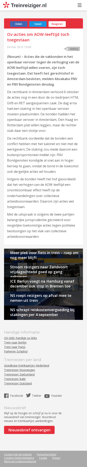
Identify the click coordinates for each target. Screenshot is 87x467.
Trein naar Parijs (14, 347)
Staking (74, 49)
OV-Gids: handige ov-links (20, 338)
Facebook (17, 396)
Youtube (56, 396)
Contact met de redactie (18, 454)
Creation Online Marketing (19, 458)
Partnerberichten (46, 454)
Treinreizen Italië (15, 379)
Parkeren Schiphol (16, 351)
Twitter (36, 396)
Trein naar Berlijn (15, 342)
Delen (18, 24)
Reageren (57, 24)
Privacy (56, 458)
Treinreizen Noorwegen (19, 370)
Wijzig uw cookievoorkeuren (20, 461)
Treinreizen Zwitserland (19, 374)
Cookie (43, 458)
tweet (38, 24)
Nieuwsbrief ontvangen (29, 429)
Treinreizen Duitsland (18, 383)
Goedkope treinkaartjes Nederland (26, 365)
